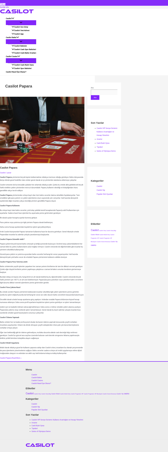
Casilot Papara (8, 167)
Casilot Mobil (95, 234)
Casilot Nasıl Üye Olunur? (16, 72)
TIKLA (2, 4)
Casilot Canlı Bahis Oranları (25, 53)
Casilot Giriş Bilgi (111, 230)
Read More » (10, 358)
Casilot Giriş (102, 230)
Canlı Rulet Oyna (103, 143)
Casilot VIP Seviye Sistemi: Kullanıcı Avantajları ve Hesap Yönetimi (107, 131)
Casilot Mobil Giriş (104, 234)
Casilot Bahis (11, 37)
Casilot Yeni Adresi (21, 30)
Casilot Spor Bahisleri (23, 68)
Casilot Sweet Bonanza (103, 241)
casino (93, 245)
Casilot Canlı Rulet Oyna (24, 65)
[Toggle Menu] (21, 22)
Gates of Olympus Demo (106, 151)
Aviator (99, 139)
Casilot (9, 18)
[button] (13, 18)
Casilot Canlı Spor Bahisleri (25, 49)
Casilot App (19, 34)
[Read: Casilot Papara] (50, 163)
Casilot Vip (101, 190)
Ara (92, 88)
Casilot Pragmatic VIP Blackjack (93, 394)
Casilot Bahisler (20, 46)
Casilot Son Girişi (21, 27)
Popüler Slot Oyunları (105, 194)
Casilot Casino (12, 56)
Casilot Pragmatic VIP (77, 394)
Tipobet (100, 147)
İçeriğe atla (4, 7)
